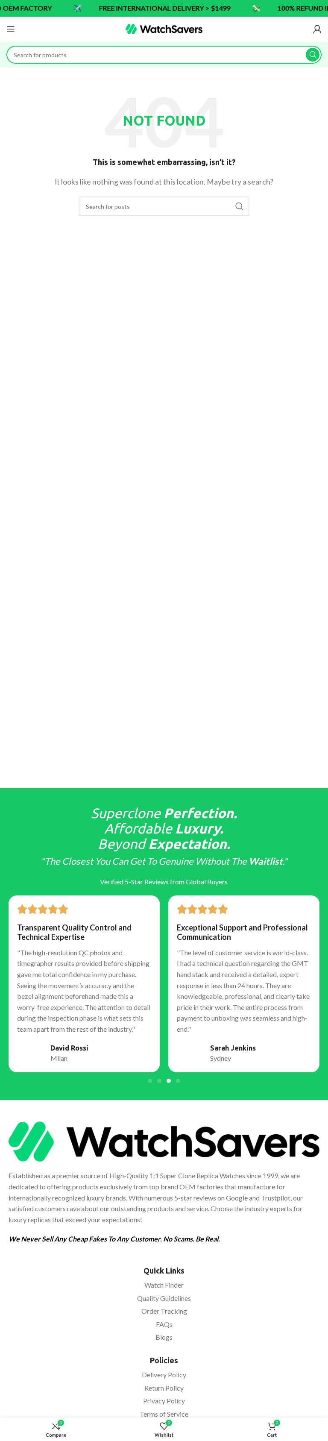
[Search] (312, 55)
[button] (150, 1081)
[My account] (317, 29)
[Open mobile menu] (10, 29)
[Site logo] (164, 28)
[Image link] (164, 1140)
